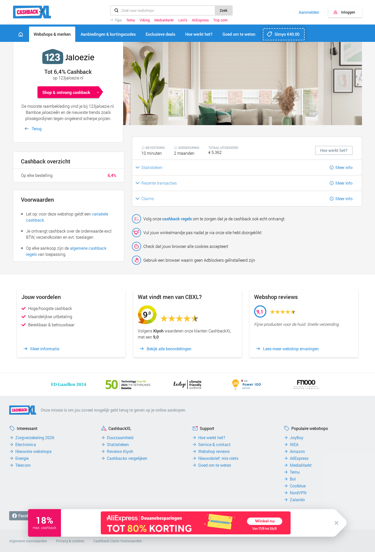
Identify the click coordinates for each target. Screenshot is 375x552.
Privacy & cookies (70, 540)
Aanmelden (309, 12)
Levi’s (182, 20)
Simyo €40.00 (286, 34)
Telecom (23, 465)
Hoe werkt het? (211, 437)
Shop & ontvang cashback (66, 92)
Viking (145, 20)
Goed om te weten (214, 465)
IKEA (294, 444)
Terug (37, 128)
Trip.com (220, 20)
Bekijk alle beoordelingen (169, 349)
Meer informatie (44, 349)
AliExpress (200, 20)
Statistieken (118, 444)
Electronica (25, 444)
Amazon (297, 451)
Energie (22, 458)
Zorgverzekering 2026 (34, 437)
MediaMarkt (164, 20)
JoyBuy (296, 437)
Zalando (297, 499)
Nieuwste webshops (33, 451)
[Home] (20, 34)
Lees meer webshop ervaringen (291, 349)
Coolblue (298, 486)
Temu (130, 20)
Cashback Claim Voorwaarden (117, 540)
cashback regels (177, 218)
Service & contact (214, 444)
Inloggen (348, 12)
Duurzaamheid (120, 437)
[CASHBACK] (32, 12)
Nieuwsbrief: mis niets (218, 458)
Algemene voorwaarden (28, 540)
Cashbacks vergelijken (127, 458)
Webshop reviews (214, 451)
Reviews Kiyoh (120, 451)
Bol (293, 479)
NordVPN (298, 492)
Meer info (344, 167)
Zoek (223, 10)
